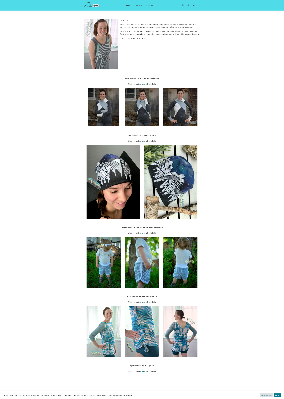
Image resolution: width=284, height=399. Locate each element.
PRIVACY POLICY (89, 395)
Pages (137, 5)
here (143, 84)
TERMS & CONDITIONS (109, 395)
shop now (150, 5)
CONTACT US (127, 395)
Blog (128, 5)
